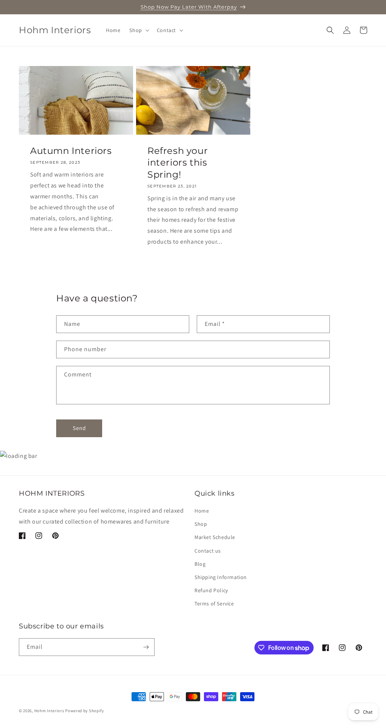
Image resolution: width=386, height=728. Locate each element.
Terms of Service (214, 603)
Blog (200, 564)
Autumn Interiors (71, 150)
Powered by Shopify (84, 710)
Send (79, 428)
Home (202, 510)
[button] (138, 30)
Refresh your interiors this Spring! (177, 162)
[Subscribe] (146, 647)
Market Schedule (215, 537)
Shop (201, 524)
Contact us (208, 550)
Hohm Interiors (49, 710)
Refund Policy (211, 590)
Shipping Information (221, 577)
